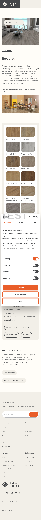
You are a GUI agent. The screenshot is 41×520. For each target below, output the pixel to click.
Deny (20, 301)
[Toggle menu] (37, 4)
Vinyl (3, 442)
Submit (33, 414)
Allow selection (20, 294)
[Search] (29, 4)
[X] (3, 493)
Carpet (4, 427)
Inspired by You (29, 457)
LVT (3, 435)
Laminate (5, 439)
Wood (4, 431)
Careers (4, 476)
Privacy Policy (6, 506)
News (26, 435)
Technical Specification (15, 327)
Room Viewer (29, 465)
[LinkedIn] (12, 493)
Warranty (26, 335)
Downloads (28, 431)
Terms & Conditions (8, 510)
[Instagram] (20, 493)
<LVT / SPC (7, 51)
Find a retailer (9, 373)
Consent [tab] (7, 223)
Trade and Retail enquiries (14, 380)
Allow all (20, 287)
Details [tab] (20, 223)
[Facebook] (7, 493)
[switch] (36, 265)
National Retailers (7, 461)
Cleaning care (11, 335)
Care (26, 427)
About (4, 457)
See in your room (12, 22)
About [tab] (33, 223)
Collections (28, 461)
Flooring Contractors (8, 469)
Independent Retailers (9, 465)
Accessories (6, 446)
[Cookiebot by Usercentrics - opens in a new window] (29, 217)
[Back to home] (10, 4)
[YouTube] (16, 493)
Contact (4, 472)
